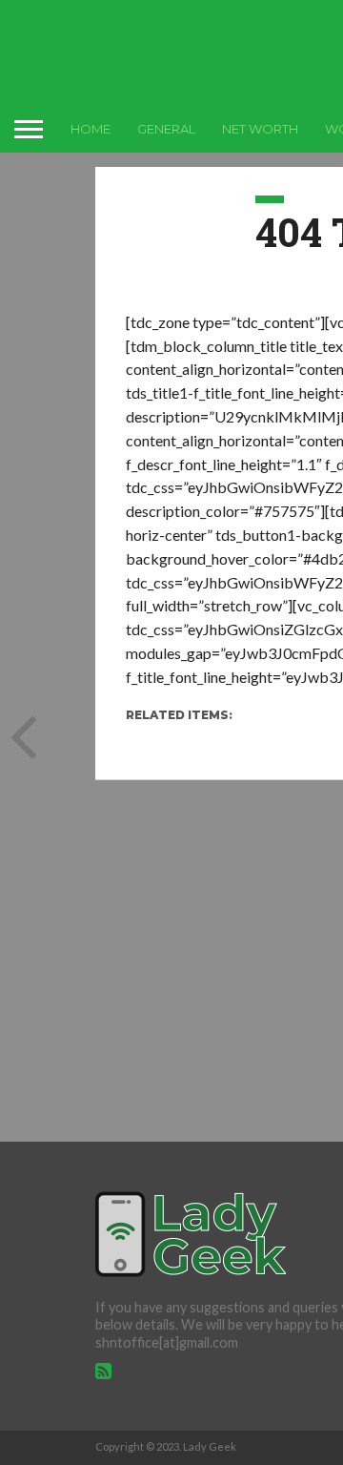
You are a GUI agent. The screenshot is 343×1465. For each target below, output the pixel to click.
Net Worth (260, 128)
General (166, 128)
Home (91, 128)
